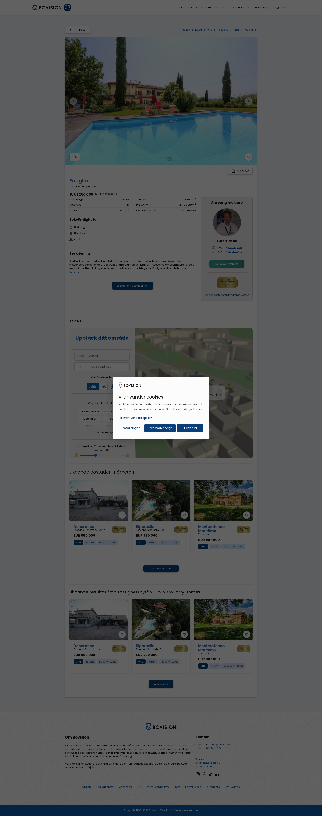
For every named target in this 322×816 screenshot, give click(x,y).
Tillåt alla (190, 428)
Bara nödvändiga (160, 428)
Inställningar (131, 428)
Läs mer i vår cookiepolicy (135, 418)
